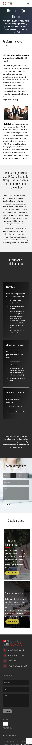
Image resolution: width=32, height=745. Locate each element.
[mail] (13, 735)
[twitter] (6, 735)
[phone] (16, 735)
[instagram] (9, 735)
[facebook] (3, 735)
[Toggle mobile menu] (28, 4)
